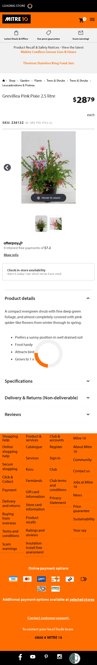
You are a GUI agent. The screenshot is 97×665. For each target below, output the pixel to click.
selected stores (82, 599)
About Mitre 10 (82, 448)
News (77, 495)
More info (11, 255)
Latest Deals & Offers (16, 38)
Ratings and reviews (35, 532)
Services (32, 458)
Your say (79, 530)
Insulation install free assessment (35, 548)
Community (82, 459)
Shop (12, 80)
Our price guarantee (48, 38)
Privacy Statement (58, 500)
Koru (29, 469)
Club (53, 469)
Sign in (55, 458)
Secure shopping (9, 466)
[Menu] (91, 20)
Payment (9, 489)
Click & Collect (7, 479)
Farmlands (34, 480)
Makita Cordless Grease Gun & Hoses (48, 51)
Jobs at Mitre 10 (83, 484)
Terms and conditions (10, 533)
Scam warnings (9, 546)
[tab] (48, 298)
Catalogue (34, 446)
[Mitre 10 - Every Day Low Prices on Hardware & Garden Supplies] (16, 20)
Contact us (81, 471)
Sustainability (84, 519)
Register (56, 446)
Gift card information (35, 494)
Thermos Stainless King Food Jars (48, 63)
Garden (25, 80)
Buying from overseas (9, 518)
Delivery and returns (11, 503)
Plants (38, 80)
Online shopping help (9, 451)
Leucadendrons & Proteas (18, 85)
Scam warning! (81, 38)
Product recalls (32, 519)
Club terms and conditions (58, 485)
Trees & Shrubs (56, 80)
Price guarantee (81, 508)
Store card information (35, 506)
